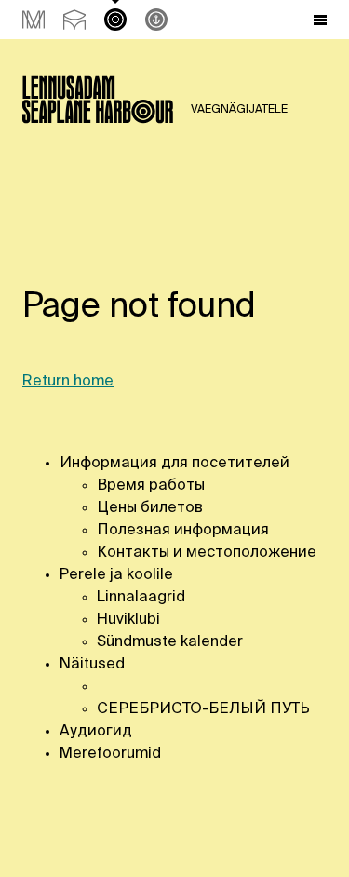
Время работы (152, 486)
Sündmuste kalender (170, 642)
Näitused (92, 664)
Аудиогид (96, 731)
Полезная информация (183, 530)
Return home (68, 381)
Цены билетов (150, 508)
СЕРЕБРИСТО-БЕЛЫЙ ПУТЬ (203, 709)
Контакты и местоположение (206, 553)
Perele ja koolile (116, 575)
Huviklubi (128, 620)
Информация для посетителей (174, 463)
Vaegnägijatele (239, 109)
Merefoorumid (110, 754)
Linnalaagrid (141, 597)
